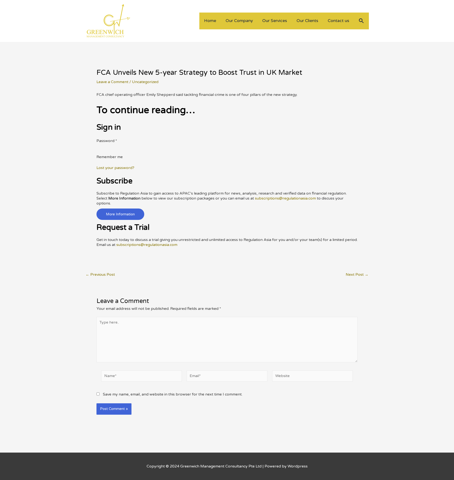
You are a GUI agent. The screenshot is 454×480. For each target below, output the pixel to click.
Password (106, 140)
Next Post (357, 274)
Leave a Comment (112, 82)
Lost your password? (115, 167)
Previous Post (100, 274)
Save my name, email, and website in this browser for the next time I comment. (172, 394)
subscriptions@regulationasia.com (285, 198)
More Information (120, 214)
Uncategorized (145, 82)
